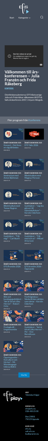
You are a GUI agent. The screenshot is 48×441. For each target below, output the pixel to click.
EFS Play (24, 8)
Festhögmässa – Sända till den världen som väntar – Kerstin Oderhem (34, 300)
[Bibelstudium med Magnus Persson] (34, 164)
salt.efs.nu (30, 431)
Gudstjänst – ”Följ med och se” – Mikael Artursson (33, 238)
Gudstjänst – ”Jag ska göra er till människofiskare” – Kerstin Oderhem (34, 209)
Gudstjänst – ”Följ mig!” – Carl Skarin (12, 237)
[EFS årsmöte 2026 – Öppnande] (34, 255)
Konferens (9, 88)
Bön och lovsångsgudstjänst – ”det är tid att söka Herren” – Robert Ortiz (13, 301)
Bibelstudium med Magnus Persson (32, 176)
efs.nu (28, 428)
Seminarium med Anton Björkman (11, 176)
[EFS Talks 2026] (34, 133)
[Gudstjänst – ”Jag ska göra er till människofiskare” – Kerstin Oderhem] (34, 194)
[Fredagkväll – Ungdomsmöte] (13, 315)
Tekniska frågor (32, 395)
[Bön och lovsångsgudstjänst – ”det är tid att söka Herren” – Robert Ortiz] (13, 285)
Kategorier (23, 17)
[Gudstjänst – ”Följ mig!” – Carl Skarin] (13, 224)
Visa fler (24, 375)
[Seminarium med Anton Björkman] (13, 164)
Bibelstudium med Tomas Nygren (12, 206)
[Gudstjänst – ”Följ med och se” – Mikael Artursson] (34, 224)
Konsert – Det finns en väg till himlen (12, 146)
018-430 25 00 (31, 411)
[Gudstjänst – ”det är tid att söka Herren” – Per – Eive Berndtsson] (34, 315)
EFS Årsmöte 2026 (12, 266)
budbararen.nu (32, 433)
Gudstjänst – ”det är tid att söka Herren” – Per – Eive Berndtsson (34, 330)
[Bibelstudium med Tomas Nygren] (13, 194)
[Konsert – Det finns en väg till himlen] (13, 133)
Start (12, 17)
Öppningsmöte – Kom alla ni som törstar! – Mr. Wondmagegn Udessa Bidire (11, 362)
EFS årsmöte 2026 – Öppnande (33, 267)
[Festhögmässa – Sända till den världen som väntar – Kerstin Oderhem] (34, 285)
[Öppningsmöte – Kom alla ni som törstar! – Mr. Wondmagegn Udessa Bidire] (13, 346)
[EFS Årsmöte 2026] (13, 255)
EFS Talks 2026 (31, 145)
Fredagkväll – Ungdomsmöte (10, 328)
